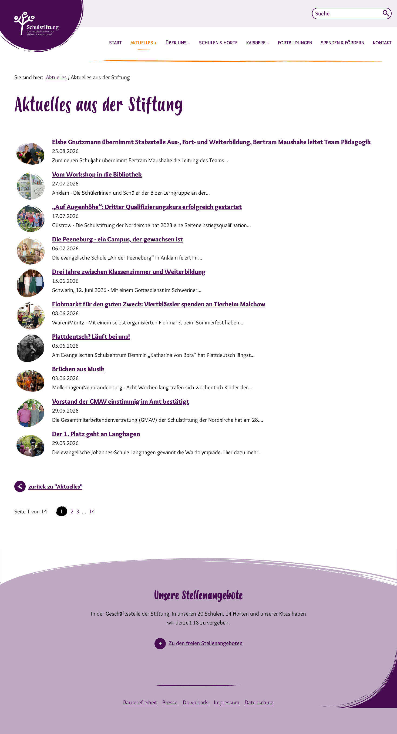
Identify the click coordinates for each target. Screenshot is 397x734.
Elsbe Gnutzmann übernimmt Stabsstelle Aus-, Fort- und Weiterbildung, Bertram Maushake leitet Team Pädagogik (211, 142)
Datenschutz (259, 702)
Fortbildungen (295, 43)
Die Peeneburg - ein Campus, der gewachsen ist (117, 239)
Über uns (177, 43)
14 (92, 511)
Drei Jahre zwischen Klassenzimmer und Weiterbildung (129, 271)
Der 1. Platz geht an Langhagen (96, 434)
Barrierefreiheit (140, 702)
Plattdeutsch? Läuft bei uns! (91, 336)
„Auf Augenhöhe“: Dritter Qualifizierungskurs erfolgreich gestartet (147, 207)
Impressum (226, 702)
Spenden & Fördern (342, 43)
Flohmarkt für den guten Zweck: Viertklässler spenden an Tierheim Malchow (158, 304)
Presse (169, 702)
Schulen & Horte (218, 43)
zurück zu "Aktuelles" (55, 486)
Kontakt (382, 43)
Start (115, 43)
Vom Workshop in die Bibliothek (97, 174)
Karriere (256, 43)
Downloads (195, 702)
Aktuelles (142, 43)
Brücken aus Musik (78, 369)
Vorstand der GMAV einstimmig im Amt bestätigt (120, 401)
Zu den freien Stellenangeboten (206, 643)
